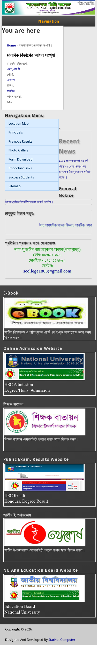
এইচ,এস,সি (13, 69)
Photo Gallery (18, 150)
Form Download (21, 159)
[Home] (48, 13)
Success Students (21, 177)
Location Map (19, 123)
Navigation (48, 21)
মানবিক (10, 91)
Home (11, 45)
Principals (16, 132)
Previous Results (20, 141)
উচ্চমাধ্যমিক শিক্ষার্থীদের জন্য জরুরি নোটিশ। (29, 202)
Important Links (20, 168)
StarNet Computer (61, 640)
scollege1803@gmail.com (47, 271)
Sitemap (15, 186)
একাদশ (11, 80)
